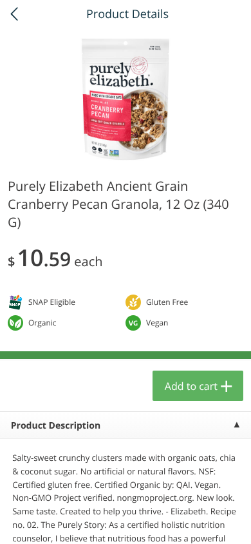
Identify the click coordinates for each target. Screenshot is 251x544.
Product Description (55, 426)
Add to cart (191, 386)
